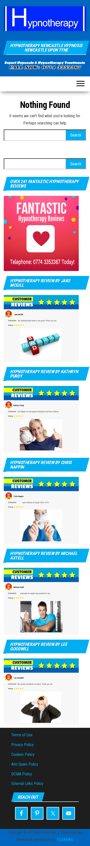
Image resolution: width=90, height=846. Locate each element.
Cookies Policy (22, 754)
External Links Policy (27, 783)
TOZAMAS (64, 839)
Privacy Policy (22, 744)
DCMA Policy (21, 774)
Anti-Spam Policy (24, 764)
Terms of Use (21, 735)
